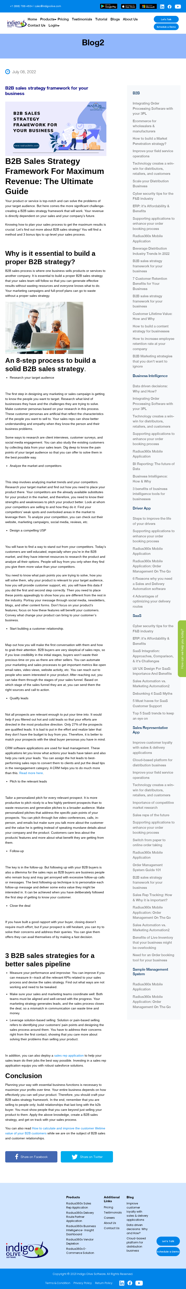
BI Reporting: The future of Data (154, 466)
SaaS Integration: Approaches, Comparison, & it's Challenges (153, 656)
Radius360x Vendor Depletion (79, 1241)
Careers (109, 1218)
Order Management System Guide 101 (148, 867)
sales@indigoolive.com (48, 6)
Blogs (115, 19)
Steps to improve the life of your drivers (152, 521)
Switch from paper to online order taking (149, 842)
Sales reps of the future (151, 815)
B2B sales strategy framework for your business (147, 266)
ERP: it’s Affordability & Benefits (151, 208)
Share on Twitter (91, 1157)
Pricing (63, 19)
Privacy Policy (82, 1283)
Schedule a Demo (166, 26)
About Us (130, 19)
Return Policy (104, 1283)
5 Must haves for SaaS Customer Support (150, 703)
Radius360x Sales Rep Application (78, 1205)
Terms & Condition (57, 1283)
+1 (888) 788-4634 (21, 6)
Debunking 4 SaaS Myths (152, 693)
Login (53, 25)
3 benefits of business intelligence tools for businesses (150, 494)
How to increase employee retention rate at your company (153, 344)
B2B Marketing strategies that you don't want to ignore (152, 361)
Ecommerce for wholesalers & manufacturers (144, 126)
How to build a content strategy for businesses (151, 328)
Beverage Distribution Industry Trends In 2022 (151, 251)
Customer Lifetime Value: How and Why (152, 316)
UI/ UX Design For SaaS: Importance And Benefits (152, 671)
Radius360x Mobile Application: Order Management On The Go (152, 566)
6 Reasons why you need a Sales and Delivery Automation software (152, 584)
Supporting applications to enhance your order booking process (154, 224)
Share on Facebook (34, 1157)
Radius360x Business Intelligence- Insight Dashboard (81, 1230)
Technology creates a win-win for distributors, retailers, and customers (153, 168)
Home (32, 19)
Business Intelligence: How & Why (150, 478)
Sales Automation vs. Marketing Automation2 (151, 683)
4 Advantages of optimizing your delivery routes (152, 601)
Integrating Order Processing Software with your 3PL (153, 108)
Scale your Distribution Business (151, 183)
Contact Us (36, 25)
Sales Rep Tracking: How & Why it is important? (152, 897)
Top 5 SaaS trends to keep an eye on (153, 715)
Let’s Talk (166, 19)
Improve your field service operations (153, 153)
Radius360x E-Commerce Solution (80, 1251)
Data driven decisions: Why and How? (150, 388)
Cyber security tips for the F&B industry (153, 196)
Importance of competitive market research (153, 805)
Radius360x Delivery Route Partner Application (80, 1217)
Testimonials (82, 19)
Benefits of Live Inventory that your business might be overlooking (153, 943)
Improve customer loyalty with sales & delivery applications (152, 748)
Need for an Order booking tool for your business (153, 957)
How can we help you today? (182, 649)
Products (47, 19)
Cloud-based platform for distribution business (152, 762)
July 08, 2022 (24, 71)
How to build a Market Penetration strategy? (150, 141)
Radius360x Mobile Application (148, 238)
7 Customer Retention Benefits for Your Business (150, 284)
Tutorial (101, 19)
